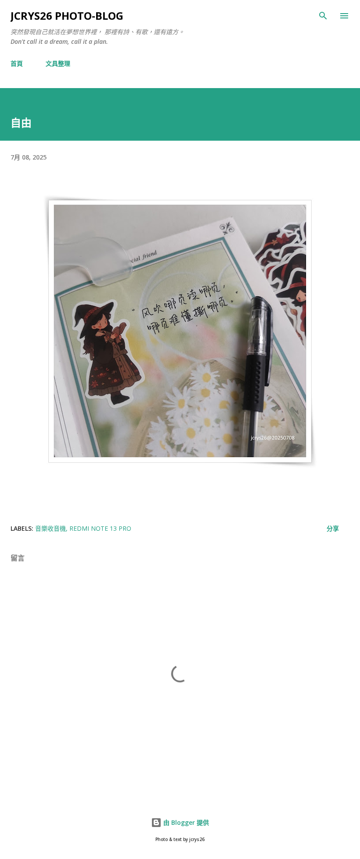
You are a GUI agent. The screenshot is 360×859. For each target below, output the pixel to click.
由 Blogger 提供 (185, 822)
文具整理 (58, 63)
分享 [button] (333, 528)
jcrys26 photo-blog (67, 15)
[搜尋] (323, 16)
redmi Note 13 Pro (100, 528)
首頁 (17, 63)
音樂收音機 (50, 528)
